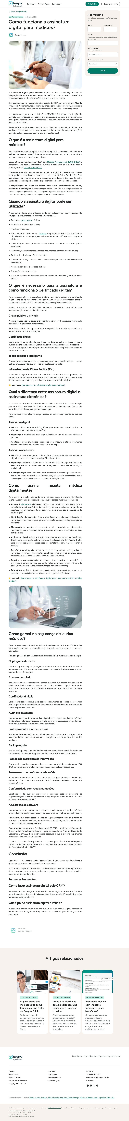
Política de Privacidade (54, 1108)
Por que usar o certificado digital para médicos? (43, 385)
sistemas (42, 233)
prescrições (26, 220)
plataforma (26, 504)
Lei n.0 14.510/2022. (33, 167)
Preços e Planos (43, 4)
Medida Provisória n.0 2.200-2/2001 (63, 162)
